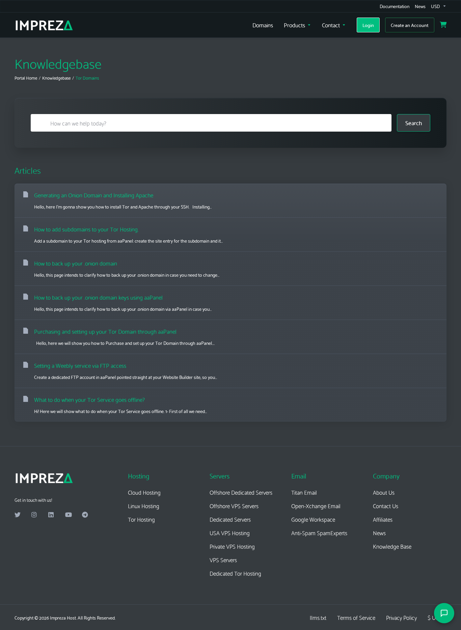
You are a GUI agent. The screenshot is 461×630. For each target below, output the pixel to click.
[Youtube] (68, 515)
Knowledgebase (56, 77)
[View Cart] (443, 24)
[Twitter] (17, 515)
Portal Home (26, 77)
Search (413, 123)
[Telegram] (85, 515)
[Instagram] (34, 515)
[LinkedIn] (51, 515)
